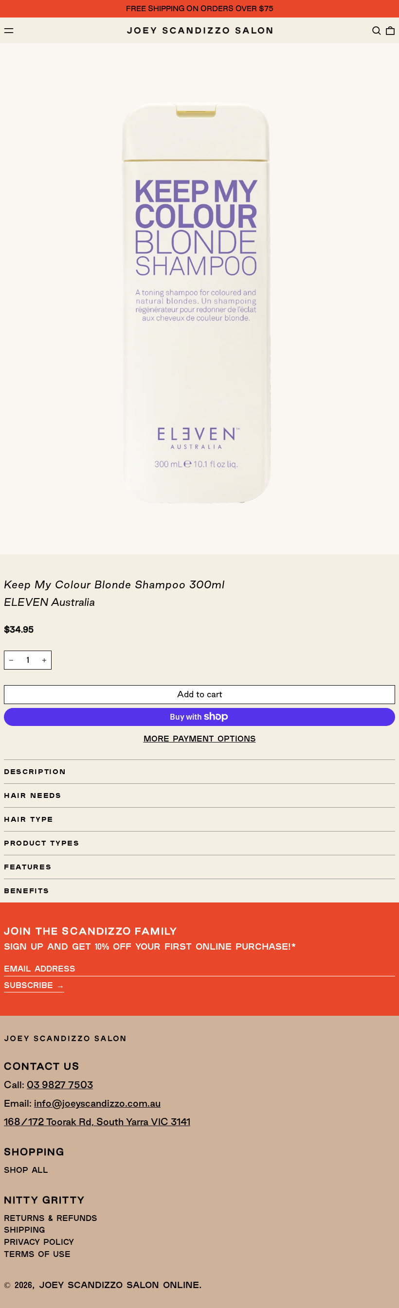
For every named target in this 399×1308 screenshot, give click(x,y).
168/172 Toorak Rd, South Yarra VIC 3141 (97, 1121)
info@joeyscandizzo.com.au (97, 1103)
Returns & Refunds (50, 1217)
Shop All (26, 1169)
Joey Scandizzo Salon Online (119, 1284)
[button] (376, 30)
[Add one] (44, 660)
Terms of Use (37, 1253)
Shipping (24, 1229)
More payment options (200, 738)
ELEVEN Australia (49, 602)
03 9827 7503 (60, 1084)
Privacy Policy (39, 1241)
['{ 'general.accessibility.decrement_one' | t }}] (11, 660)
